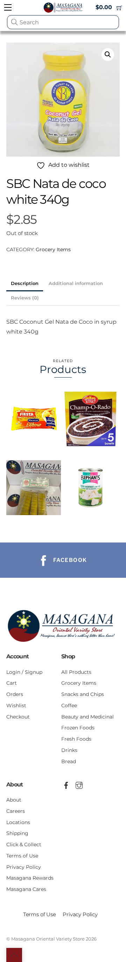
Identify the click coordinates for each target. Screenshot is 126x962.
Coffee (69, 705)
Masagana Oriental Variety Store (48, 939)
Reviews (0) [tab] (25, 297)
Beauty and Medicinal (87, 717)
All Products (76, 672)
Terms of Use (22, 856)
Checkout (18, 717)
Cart (11, 683)
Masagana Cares (26, 889)
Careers (15, 811)
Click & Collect (23, 844)
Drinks (69, 750)
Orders (14, 694)
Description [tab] (24, 283)
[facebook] (66, 784)
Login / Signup (24, 672)
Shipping (17, 833)
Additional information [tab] (76, 283)
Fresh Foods (76, 739)
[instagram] (79, 784)
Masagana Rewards (30, 878)
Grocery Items (53, 249)
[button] (108, 54)
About (13, 800)
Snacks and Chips (82, 694)
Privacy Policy (23, 867)
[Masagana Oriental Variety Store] (63, 643)
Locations (18, 822)
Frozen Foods (77, 727)
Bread (68, 761)
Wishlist (16, 705)
